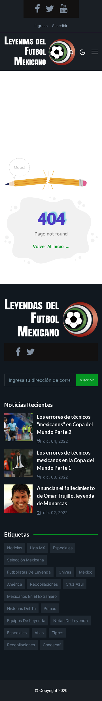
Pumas (50, 608)
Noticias (14, 547)
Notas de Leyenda (70, 620)
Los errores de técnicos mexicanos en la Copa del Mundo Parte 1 (65, 460)
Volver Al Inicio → (51, 246)
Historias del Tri (21, 608)
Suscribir (59, 25)
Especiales (63, 547)
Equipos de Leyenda (26, 620)
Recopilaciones (44, 584)
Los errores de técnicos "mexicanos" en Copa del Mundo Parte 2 (65, 424)
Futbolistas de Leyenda (29, 572)
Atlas (39, 632)
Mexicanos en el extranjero (32, 596)
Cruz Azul (75, 584)
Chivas (65, 572)
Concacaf (52, 644)
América (14, 584)
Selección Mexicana (25, 559)
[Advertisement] (51, 109)
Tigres (57, 632)
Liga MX (37, 547)
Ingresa (41, 25)
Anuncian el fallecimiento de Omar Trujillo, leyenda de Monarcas (66, 495)
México (85, 572)
